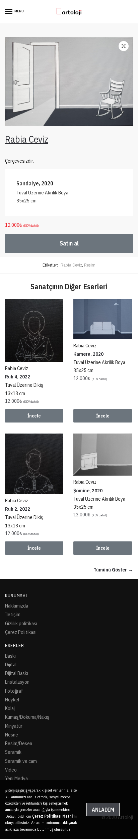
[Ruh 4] (34, 330)
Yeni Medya (16, 778)
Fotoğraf (14, 691)
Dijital (10, 664)
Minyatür (13, 726)
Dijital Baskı (16, 673)
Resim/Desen (18, 743)
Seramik (13, 752)
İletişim (12, 614)
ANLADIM (103, 809)
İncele (34, 416)
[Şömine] (102, 454)
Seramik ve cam (21, 761)
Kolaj (10, 708)
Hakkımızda (16, 606)
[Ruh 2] (34, 464)
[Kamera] (102, 319)
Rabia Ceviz (71, 265)
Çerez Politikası (21, 632)
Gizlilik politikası (21, 623)
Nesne (11, 734)
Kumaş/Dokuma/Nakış (27, 717)
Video (11, 770)
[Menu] (9, 11)
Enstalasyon (17, 682)
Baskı (10, 656)
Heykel (12, 699)
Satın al (69, 243)
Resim (89, 265)
